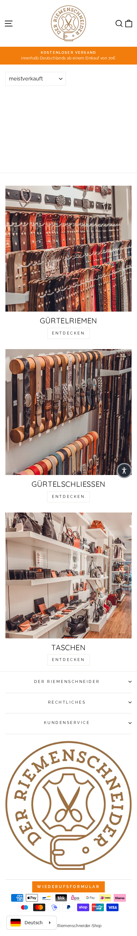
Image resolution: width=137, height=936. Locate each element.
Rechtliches (67, 702)
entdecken (68, 333)
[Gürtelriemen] (68, 249)
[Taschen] (68, 575)
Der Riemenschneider (67, 681)
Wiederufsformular (68, 886)
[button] (124, 470)
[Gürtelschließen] (68, 412)
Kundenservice (67, 722)
